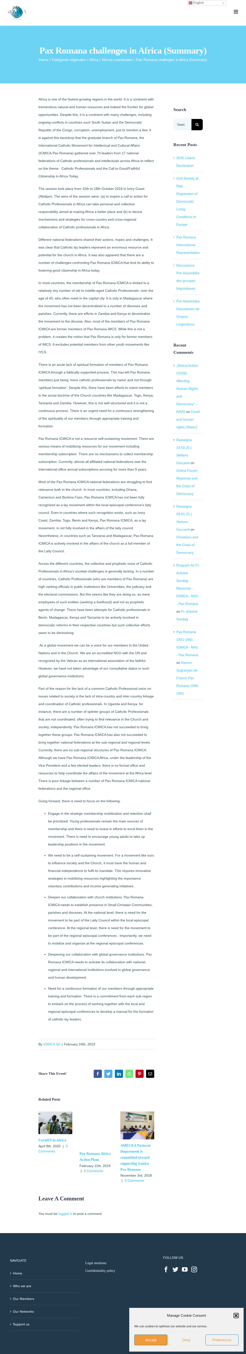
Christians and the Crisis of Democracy (187, 544)
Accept (150, 1340)
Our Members (23, 1299)
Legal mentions (95, 1263)
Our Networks (23, 1311)
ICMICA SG (52, 1044)
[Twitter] (175, 1269)
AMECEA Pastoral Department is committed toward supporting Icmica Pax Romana (135, 1157)
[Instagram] (194, 1269)
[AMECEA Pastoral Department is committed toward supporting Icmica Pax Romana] (137, 1113)
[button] (236, 1315)
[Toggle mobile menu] (236, 11)
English (198, 3)
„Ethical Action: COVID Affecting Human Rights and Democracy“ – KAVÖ (187, 389)
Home (17, 1273)
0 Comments (93, 1171)
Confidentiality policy (100, 1271)
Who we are (22, 1286)
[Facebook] (166, 1269)
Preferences (222, 1340)
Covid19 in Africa (52, 1140)
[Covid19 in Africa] (55, 1113)
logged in (65, 1214)
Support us (21, 1324)
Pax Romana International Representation (188, 245)
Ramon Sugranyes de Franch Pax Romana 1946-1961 (187, 678)
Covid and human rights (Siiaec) (188, 419)
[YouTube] (185, 1269)
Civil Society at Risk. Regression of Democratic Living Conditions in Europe (187, 201)
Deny (186, 1340)
